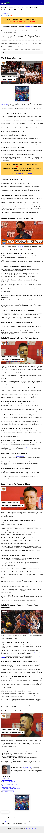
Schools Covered (5, 778)
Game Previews (5, 793)
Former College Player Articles (8, 791)
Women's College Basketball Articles (9, 784)
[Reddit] (11, 15)
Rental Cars (26, 21)
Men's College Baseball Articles (8, 787)
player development (29, 447)
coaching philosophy (20, 456)
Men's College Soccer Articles (8, 783)
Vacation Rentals (20, 21)
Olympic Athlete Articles (7, 785)
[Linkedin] (8, 15)
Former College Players (5, 13)
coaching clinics (22, 542)
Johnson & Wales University (26, 255)
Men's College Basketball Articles (8, 781)
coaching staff (29, 26)
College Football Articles (7, 780)
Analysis (2, 11)
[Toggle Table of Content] (40, 53)
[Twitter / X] (4, 15)
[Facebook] (1, 15)
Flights (10, 21)
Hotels (14, 21)
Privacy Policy (28, 828)
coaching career (4, 249)
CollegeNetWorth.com (26, 767)
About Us (34, 828)
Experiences (32, 21)
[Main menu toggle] (42, 3)
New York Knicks (4, 104)
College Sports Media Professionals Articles (11, 788)
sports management (33, 652)
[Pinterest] (6, 15)
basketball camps (31, 542)
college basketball (20, 246)
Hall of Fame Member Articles (8, 790)
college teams (21, 821)
